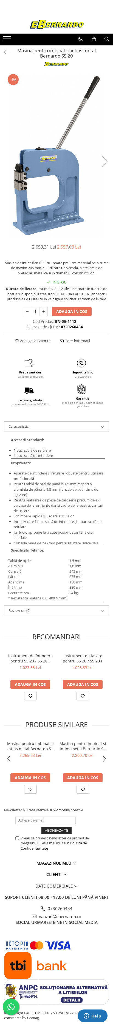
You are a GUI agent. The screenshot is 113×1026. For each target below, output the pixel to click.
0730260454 (59, 908)
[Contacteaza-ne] (80, 39)
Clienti (54, 874)
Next (104, 161)
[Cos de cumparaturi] (94, 39)
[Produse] (7, 40)
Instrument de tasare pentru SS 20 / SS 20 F (83, 658)
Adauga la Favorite (35, 340)
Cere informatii (77, 340)
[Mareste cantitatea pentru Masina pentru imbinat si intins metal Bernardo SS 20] (43, 311)
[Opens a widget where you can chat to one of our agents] (92, 1016)
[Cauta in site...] (107, 39)
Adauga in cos (71, 311)
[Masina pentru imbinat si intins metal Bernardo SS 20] (56, 155)
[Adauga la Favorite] (30, 696)
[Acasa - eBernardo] (56, 24)
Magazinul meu (54, 863)
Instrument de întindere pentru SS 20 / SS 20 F (30, 658)
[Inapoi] (4, 52)
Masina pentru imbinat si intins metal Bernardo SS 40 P (30, 746)
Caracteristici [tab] (19, 426)
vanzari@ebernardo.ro (59, 916)
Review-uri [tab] (19, 610)
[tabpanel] (56, 155)
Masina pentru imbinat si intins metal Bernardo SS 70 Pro (83, 746)
